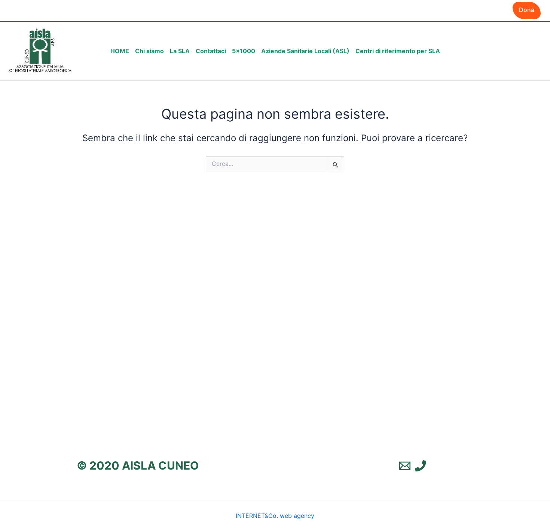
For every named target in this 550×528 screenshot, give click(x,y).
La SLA (180, 51)
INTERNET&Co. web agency (275, 515)
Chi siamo (149, 51)
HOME (119, 51)
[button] (527, 10)
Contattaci (211, 51)
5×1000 (243, 51)
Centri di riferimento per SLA (397, 51)
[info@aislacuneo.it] (404, 465)
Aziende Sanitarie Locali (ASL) (305, 51)
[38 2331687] (420, 465)
